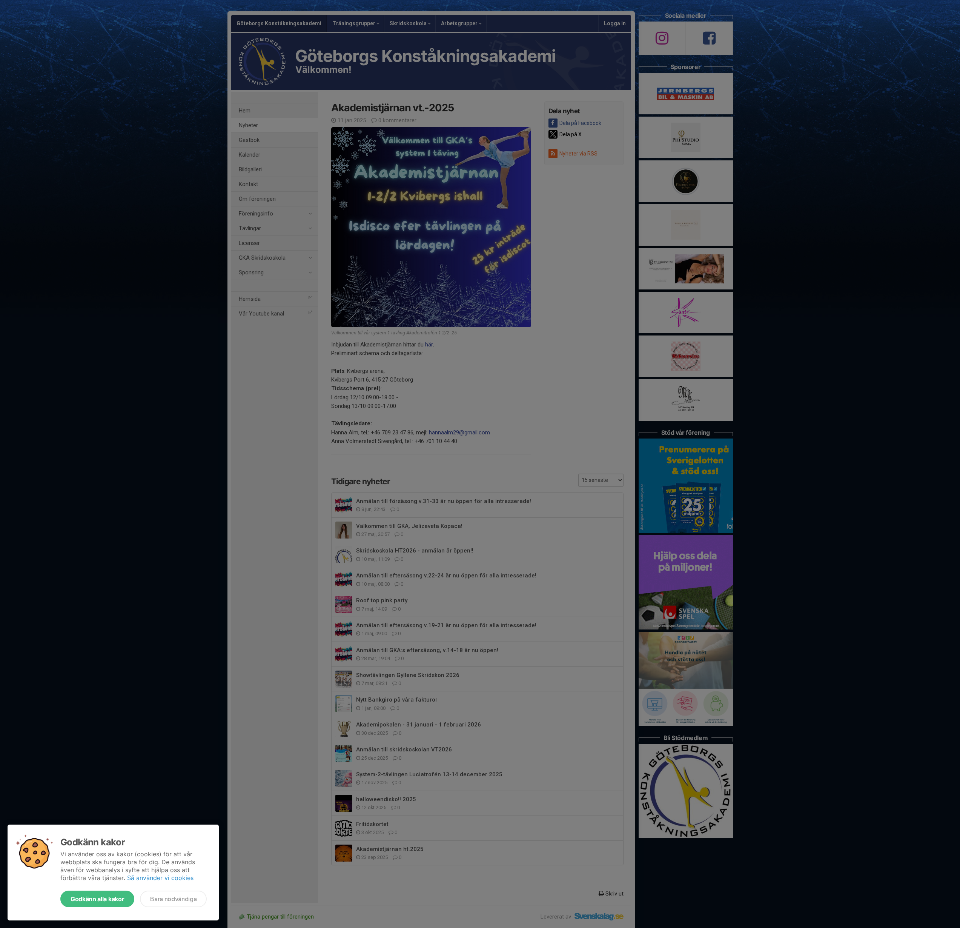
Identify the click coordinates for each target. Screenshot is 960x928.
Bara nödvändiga (173, 899)
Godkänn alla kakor (97, 899)
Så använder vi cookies (160, 878)
